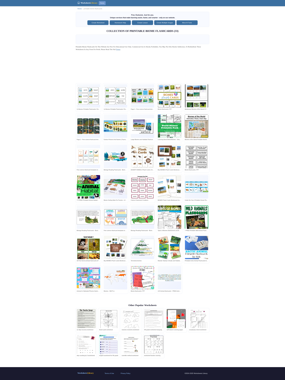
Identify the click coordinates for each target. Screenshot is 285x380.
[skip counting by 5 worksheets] (86, 347)
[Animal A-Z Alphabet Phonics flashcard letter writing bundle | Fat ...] (88, 277)
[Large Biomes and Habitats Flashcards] (142, 126)
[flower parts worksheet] (108, 322)
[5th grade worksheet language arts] (153, 321)
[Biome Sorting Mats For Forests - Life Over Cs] (115, 187)
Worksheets (85, 373)
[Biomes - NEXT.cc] (115, 277)
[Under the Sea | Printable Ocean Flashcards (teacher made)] (196, 187)
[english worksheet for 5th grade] (108, 347)
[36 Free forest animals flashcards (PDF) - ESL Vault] (88, 252)
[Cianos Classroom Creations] (142, 190)
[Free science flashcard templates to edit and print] (88, 156)
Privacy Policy (125, 373)
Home (102, 3)
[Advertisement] (142, 67)
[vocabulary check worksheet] (198, 322)
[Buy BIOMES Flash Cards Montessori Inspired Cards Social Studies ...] (169, 156)
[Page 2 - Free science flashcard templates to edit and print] (88, 126)
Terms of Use (109, 373)
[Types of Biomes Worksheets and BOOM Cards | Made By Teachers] (169, 217)
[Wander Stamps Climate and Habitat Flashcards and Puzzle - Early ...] (169, 247)
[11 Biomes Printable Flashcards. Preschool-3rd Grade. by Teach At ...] (88, 96)
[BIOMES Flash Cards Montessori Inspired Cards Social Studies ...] (169, 187)
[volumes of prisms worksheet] (131, 321)
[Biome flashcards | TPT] (169, 96)
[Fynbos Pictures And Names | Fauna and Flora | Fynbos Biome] (115, 126)
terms (118, 49)
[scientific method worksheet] (131, 347)
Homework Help (120, 23)
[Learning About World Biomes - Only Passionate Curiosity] (169, 129)
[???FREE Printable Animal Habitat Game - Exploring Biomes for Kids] (88, 190)
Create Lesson (142, 23)
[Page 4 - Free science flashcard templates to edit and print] (142, 96)
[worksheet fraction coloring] (153, 349)
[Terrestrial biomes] (142, 247)
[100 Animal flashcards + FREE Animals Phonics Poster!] (169, 277)
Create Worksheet (98, 23)
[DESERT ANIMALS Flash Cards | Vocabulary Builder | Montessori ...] (142, 156)
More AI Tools (187, 23)
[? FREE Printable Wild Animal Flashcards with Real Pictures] (196, 223)
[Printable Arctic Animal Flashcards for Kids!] (196, 253)
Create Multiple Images (165, 23)
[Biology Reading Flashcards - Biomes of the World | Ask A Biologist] (115, 156)
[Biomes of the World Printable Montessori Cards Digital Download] (196, 126)
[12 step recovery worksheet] (86, 321)
